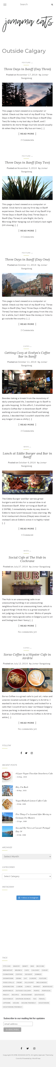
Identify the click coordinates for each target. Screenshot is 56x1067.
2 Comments (27, 140)
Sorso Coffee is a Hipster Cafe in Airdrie (27, 656)
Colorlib (19, 1058)
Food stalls (8, 982)
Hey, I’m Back (22, 786)
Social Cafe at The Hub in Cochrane (27, 559)
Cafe (27, 970)
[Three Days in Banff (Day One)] (27, 285)
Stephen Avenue (23, 999)
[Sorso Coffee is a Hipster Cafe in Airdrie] (27, 680)
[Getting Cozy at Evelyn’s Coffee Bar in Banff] (27, 382)
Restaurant (26, 995)
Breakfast (7, 970)
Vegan (16, 1003)
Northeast (47, 986)
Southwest (8, 999)
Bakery (16, 966)
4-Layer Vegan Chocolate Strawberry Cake (34, 773)
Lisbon (19, 986)
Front (19, 982)
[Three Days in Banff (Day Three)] (27, 94)
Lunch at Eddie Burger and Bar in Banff (27, 455)
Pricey (6, 995)
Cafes (26, 346)
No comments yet (27, 631)
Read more (27, 133)
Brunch (18, 970)
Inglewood (41, 982)
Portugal (46, 991)
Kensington (8, 986)
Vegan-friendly (28, 1003)
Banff (25, 966)
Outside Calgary (23, 991)
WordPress (36, 1058)
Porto (36, 991)
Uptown (6, 1003)
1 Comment (27, 535)
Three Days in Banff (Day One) (27, 259)
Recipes (15, 995)
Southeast (39, 995)
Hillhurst (29, 982)
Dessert (28, 974)
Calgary (35, 970)
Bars (26, 447)
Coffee (19, 974)
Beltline (40, 966)
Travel (42, 999)
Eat (25, 978)
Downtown (8, 978)
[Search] (52, 4)
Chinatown (8, 974)
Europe (33, 978)
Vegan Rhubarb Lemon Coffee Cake (31, 800)
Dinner (38, 974)
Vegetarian (44, 1003)
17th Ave (7, 966)
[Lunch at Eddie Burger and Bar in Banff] (27, 482)
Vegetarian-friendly (12, 1007)
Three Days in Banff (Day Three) (27, 69)
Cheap (45, 970)
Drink (18, 978)
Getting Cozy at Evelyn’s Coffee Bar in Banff (27, 354)
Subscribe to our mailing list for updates (24, 1018)
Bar (32, 966)
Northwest (8, 991)
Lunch (28, 986)
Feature (26, 62)
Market (37, 986)
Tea (34, 999)
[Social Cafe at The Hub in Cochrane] (27, 583)
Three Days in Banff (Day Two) (27, 162)
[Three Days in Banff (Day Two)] (27, 188)
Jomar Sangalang (41, 566)
